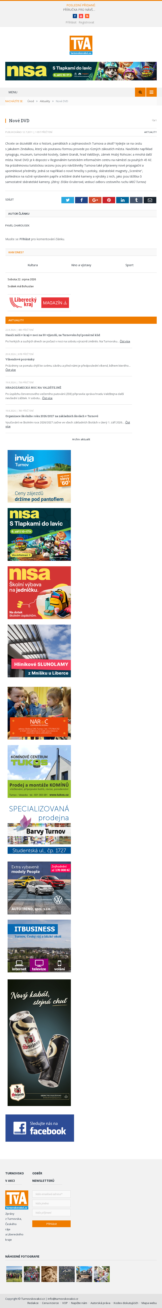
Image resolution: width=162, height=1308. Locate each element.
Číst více (125, 341)
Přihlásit (71, 22)
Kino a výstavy (81, 265)
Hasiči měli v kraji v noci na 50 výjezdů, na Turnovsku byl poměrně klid (52, 335)
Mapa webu (149, 1303)
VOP (65, 1303)
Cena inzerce (50, 1303)
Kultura (33, 265)
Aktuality (150, 132)
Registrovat (86, 22)
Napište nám (79, 1303)
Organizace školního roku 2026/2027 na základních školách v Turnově (51, 416)
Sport (130, 265)
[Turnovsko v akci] (81, 44)
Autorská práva (100, 1303)
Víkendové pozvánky (20, 359)
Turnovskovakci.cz (33, 1299)
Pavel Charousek (17, 225)
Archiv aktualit (81, 439)
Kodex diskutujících (126, 1303)
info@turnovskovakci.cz (63, 1299)
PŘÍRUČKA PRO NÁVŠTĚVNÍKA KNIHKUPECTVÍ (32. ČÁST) (81, 10)
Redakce (33, 1303)
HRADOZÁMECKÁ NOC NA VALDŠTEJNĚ (33, 387)
